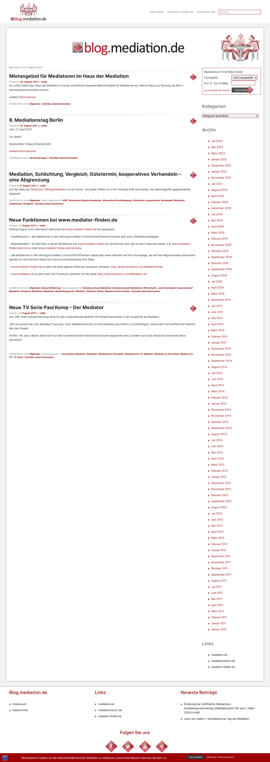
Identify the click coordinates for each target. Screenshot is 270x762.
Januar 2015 (218, 342)
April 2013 (217, 458)
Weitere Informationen (220, 757)
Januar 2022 (219, 171)
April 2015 (217, 324)
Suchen (241, 90)
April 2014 (217, 385)
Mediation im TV (134, 353)
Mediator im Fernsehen (166, 353)
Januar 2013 (218, 476)
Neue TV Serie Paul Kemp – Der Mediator (56, 307)
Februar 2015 (219, 336)
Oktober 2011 (219, 568)
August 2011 (219, 580)
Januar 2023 (219, 159)
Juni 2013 (217, 446)
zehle (44, 81)
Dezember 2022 (221, 165)
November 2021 (221, 177)
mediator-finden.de (180, 12)
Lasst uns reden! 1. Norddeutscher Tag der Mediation (216, 718)
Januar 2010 (218, 629)
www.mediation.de (22, 274)
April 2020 (217, 196)
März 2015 (217, 330)
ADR (65, 200)
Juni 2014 (217, 379)
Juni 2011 (217, 592)
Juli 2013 (216, 440)
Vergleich (28, 203)
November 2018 (221, 245)
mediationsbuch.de (223, 661)
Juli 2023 (217, 141)
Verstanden (196, 757)
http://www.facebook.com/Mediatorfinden (137, 266)
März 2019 (217, 232)
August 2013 (219, 434)
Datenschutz (20, 710)
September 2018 (221, 257)
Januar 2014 (218, 403)
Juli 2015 (216, 306)
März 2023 (218, 153)
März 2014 (217, 391)
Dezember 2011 (221, 556)
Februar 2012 (219, 544)
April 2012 (217, 531)
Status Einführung (50, 287)
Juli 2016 (216, 281)
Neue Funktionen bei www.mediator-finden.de (63, 220)
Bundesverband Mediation (97, 287)
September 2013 (221, 428)
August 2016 (219, 275)
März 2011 (217, 611)
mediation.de (206, 12)
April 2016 (217, 287)
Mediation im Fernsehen (111, 353)
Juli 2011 (216, 586)
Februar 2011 (219, 617)
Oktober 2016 (219, 263)
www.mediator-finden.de (81, 229)
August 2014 (219, 367)
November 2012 (221, 489)
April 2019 (217, 226)
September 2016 (221, 269)
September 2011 (221, 574)
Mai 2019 (217, 220)
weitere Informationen (22, 151)
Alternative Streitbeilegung (117, 200)
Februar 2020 (219, 202)
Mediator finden (95, 291)
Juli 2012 (216, 513)
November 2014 (221, 354)
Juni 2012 (217, 519)
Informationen (27, 97)
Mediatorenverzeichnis (117, 291)
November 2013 (221, 415)
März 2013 (217, 464)
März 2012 (217, 538)
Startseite (156, 12)
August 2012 (219, 507)
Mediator (81, 291)
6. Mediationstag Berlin (36, 120)
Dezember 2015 (221, 299)
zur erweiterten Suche (217, 90)
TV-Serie (18, 357)
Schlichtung (15, 203)
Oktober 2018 (219, 251)
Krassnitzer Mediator (74, 353)
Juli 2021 (216, 184)
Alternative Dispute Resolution (85, 200)
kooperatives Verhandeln (159, 200)
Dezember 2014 (221, 348)
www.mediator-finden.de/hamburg (59, 248)
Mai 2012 (217, 525)
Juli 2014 (216, 373)
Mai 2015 (217, 318)
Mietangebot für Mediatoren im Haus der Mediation (69, 76)
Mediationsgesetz (65, 291)
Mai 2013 (217, 452)
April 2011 (217, 605)
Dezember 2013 (221, 409)
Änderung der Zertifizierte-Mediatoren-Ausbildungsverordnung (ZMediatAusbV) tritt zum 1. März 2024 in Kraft (219, 708)
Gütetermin (139, 200)
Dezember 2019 (221, 208)
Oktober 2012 (219, 495)
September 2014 (221, 360)
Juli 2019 (216, 214)
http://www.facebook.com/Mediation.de (122, 274)
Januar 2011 (218, 623)
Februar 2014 (219, 397)
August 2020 (219, 190)
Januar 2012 (218, 550)
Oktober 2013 (219, 422)
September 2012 (221, 501)
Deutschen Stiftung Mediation (49, 189)
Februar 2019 (219, 238)
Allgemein (34, 103)
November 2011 (221, 562)
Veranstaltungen (38, 157)
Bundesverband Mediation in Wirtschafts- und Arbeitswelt (144, 287)
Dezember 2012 (221, 483)
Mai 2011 (216, 599)
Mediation (179, 200)
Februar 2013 (219, 470)
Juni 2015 (217, 312)
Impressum (19, 704)
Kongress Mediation (31, 291)
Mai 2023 (217, 147)
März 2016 (217, 293)
